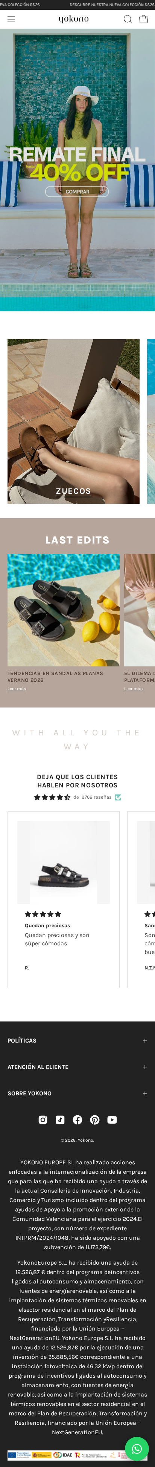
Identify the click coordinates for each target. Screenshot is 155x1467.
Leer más (17, 688)
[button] (127, 19)
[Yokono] (74, 18)
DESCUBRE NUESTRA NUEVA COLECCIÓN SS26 (112, 4)
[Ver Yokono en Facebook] (77, 1120)
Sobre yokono (30, 1093)
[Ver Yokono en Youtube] (112, 1120)
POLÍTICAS (22, 1040)
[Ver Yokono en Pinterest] (94, 1120)
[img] (52, 797)
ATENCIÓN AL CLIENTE (38, 1066)
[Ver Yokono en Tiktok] (60, 1120)
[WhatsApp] (137, 1449)
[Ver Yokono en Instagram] (43, 1120)
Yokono (85, 1140)
